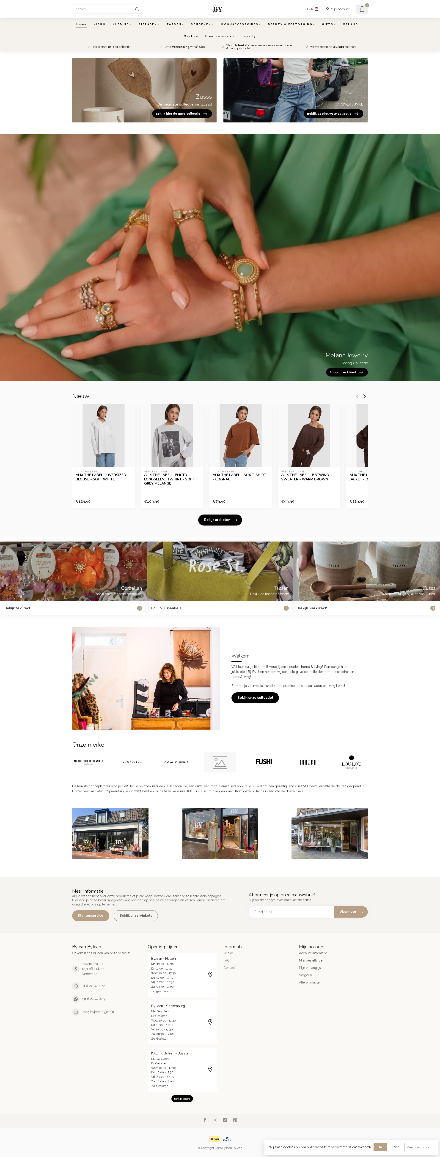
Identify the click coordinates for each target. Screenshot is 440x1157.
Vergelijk (305, 975)
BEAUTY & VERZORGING (290, 24)
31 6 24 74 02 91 (94, 986)
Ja (380, 1147)
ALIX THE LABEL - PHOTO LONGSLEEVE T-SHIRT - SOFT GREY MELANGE (169, 479)
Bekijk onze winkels (136, 915)
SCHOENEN (201, 24)
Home (81, 24)
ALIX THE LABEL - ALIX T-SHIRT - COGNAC (239, 477)
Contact (229, 968)
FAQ (226, 960)
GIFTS (327, 24)
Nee (397, 1147)
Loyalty (249, 36)
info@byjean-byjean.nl (98, 1012)
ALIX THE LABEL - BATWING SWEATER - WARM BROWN (305, 477)
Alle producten (310, 982)
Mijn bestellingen (311, 960)
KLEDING (121, 24)
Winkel (228, 953)
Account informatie (313, 953)
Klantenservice (220, 36)
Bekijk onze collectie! (255, 697)
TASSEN (174, 24)
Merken (191, 36)
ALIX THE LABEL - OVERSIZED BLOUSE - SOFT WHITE (101, 477)
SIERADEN (148, 24)
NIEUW (100, 24)
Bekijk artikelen (217, 520)
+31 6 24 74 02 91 (94, 999)
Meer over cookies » (420, 1147)
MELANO (350, 24)
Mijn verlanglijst (310, 968)
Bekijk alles (182, 1098)
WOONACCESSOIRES (239, 24)
